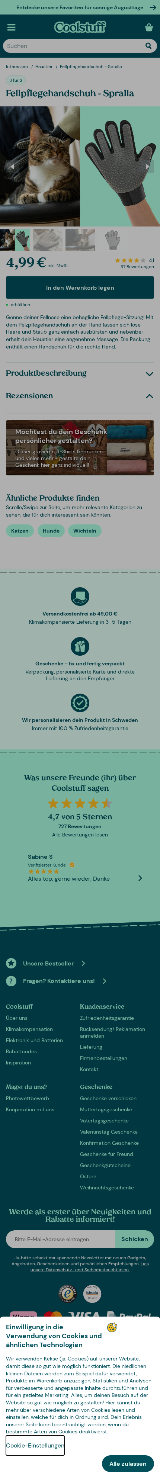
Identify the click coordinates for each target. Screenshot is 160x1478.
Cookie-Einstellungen (35, 1445)
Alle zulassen (128, 1464)
